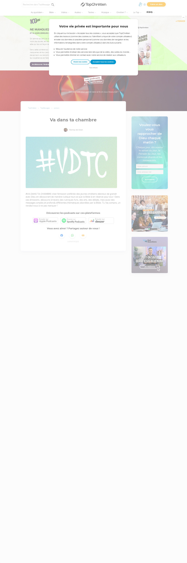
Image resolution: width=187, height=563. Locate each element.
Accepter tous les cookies (103, 62)
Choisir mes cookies (80, 62)
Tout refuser (93, 68)
